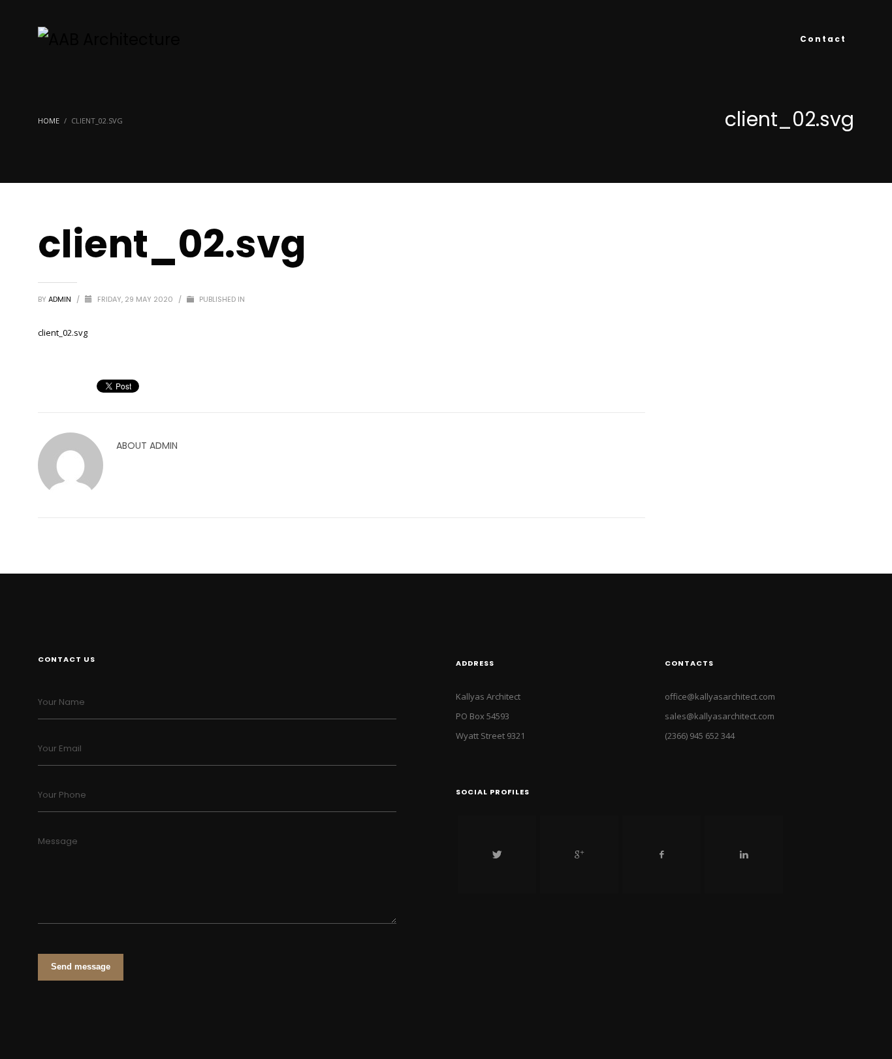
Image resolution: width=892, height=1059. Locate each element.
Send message (80, 966)
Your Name (61, 702)
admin (60, 299)
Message (58, 841)
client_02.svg (63, 332)
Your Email (60, 748)
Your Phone (62, 795)
